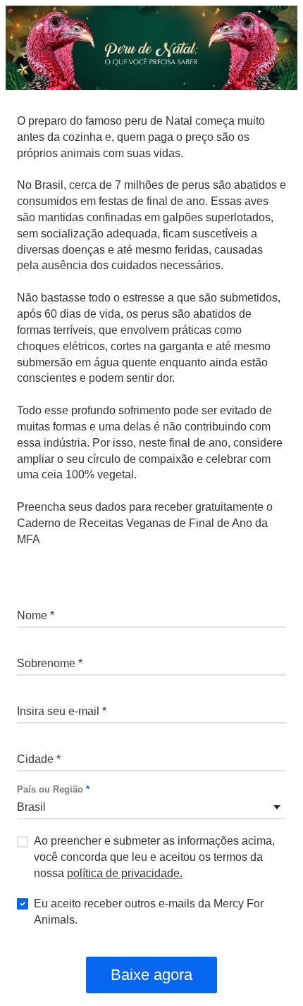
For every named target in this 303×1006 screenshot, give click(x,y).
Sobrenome (45, 646)
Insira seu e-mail (56, 694)
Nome (33, 598)
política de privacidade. (125, 873)
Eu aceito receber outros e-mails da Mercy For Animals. (149, 912)
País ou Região (53, 789)
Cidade (35, 742)
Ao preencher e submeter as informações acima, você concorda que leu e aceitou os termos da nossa (154, 857)
